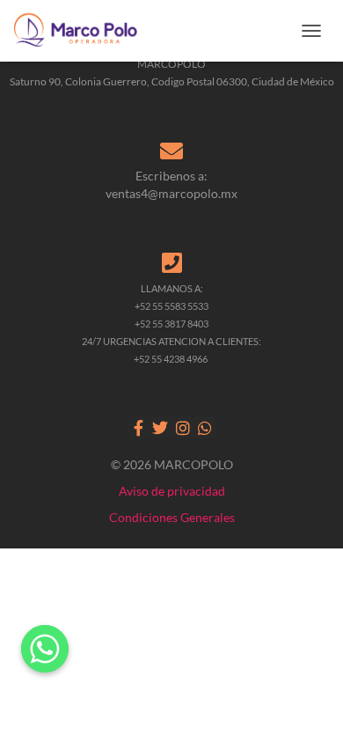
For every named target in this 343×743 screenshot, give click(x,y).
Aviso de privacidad (172, 490)
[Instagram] (182, 427)
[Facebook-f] (139, 427)
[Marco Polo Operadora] (82, 31)
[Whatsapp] (204, 427)
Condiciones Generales (172, 517)
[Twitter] (161, 427)
